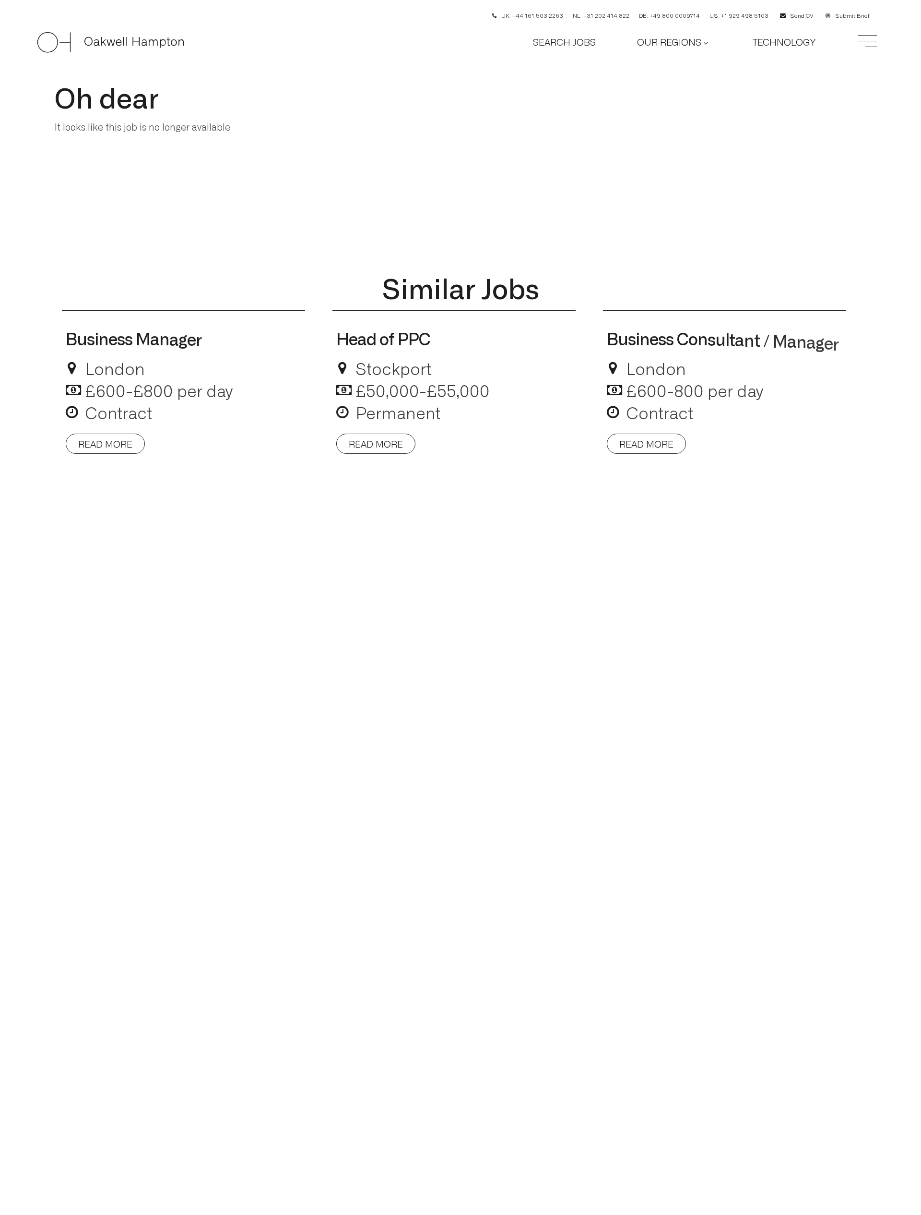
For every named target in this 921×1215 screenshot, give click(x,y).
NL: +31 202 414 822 (601, 15)
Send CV (802, 15)
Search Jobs (564, 41)
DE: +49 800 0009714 (669, 15)
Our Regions (669, 41)
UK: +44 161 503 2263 (532, 15)
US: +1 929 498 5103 (738, 15)
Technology (783, 41)
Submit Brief (852, 15)
